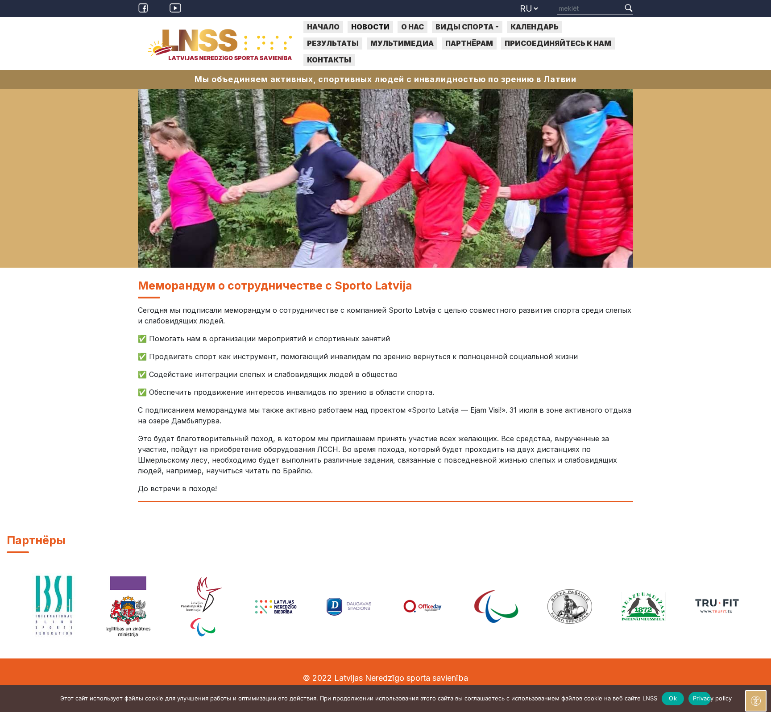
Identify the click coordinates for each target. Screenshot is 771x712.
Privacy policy (702, 698)
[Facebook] (144, 7)
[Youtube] (175, 7)
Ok (673, 698)
